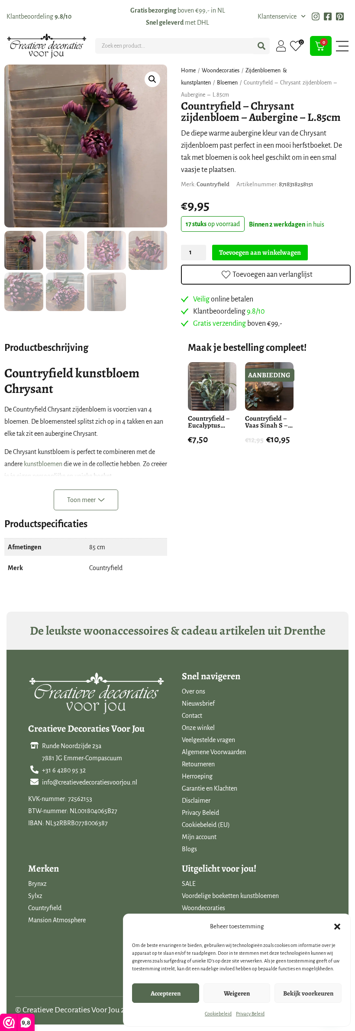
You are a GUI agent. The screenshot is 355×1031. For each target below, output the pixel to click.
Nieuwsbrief (198, 703)
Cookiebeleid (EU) (206, 824)
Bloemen (227, 83)
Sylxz (35, 895)
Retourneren (198, 764)
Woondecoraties (220, 71)
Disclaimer (196, 800)
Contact (192, 715)
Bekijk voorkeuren (308, 993)
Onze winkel (198, 727)
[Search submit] (261, 46)
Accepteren (166, 993)
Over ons (193, 691)
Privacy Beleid (250, 1013)
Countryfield (44, 908)
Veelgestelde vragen (208, 739)
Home (188, 71)
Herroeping (197, 776)
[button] (337, 926)
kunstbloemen (43, 463)
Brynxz (37, 883)
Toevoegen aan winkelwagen (260, 252)
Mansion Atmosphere (57, 920)
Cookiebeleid (218, 1013)
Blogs (189, 849)
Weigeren (237, 993)
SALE (189, 883)
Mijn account (199, 836)
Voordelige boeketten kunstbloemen (230, 895)
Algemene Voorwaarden (214, 752)
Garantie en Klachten (209, 788)
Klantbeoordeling (38, 16)
